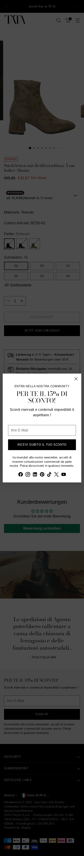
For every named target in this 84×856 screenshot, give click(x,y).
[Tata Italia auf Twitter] (56, 475)
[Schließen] (76, 378)
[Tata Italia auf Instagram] (27, 475)
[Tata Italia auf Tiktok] (49, 475)
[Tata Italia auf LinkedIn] (35, 475)
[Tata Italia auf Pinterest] (42, 475)
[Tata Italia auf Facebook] (20, 475)
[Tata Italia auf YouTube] (63, 475)
